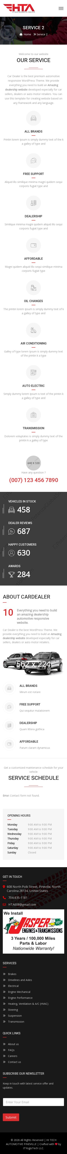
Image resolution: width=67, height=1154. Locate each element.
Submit (11, 1117)
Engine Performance (20, 998)
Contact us (14, 1062)
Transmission (15, 1021)
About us (13, 1044)
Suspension (14, 1015)
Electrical (13, 986)
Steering (12, 1009)
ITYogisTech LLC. (33, 1148)
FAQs (11, 1050)
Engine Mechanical (18, 992)
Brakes (11, 974)
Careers (12, 1056)
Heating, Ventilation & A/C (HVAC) (27, 1003)
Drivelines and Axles (19, 980)
